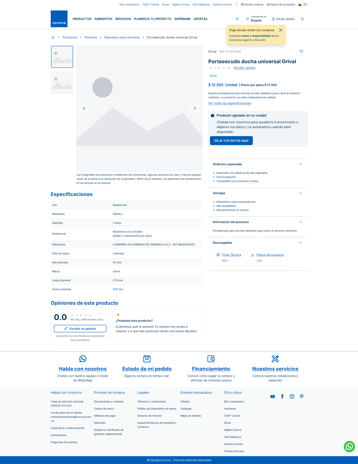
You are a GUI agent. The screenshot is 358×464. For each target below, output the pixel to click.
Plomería (91, 37)
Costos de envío (104, 408)
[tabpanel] (62, 57)
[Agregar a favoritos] (301, 51)
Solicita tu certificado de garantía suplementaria (109, 431)
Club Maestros (232, 436)
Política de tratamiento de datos (156, 408)
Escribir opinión (245, 68)
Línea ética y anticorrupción (67, 427)
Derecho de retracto (149, 415)
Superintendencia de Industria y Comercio (156, 424)
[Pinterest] (301, 396)
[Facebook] (282, 396)
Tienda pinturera (234, 451)
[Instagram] (292, 396)
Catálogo (185, 408)
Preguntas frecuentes (64, 442)
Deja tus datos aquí (231, 140)
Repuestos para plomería (122, 37)
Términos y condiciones (151, 401)
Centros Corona (233, 444)
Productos (82, 19)
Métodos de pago (105, 415)
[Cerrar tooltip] (280, 30)
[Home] (53, 37)
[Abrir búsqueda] (237, 18)
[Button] (83, 108)
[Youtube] (272, 396)
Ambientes (103, 19)
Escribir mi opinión (83, 328)
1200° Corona (232, 415)
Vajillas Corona (232, 429)
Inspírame (183, 19)
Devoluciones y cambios (108, 401)
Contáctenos (58, 435)
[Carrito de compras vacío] (302, 18)
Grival (227, 422)
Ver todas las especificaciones (229, 103)
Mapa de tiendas (190, 415)
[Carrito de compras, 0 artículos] (302, 18)
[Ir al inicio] (59, 18)
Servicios (123, 19)
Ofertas (200, 19)
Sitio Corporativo (234, 401)
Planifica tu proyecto (153, 19)
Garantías (100, 422)
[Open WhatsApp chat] (349, 446)
